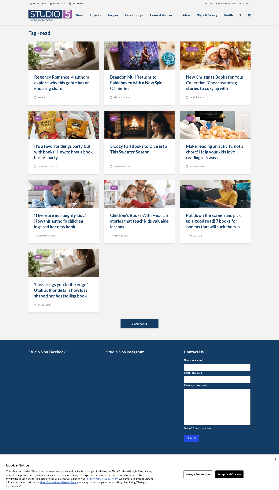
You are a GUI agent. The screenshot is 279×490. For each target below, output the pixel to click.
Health (228, 15)
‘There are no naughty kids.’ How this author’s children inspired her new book (60, 221)
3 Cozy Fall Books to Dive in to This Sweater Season (138, 149)
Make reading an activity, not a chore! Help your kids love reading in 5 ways (215, 152)
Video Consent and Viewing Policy (59, 482)
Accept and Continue (229, 474)
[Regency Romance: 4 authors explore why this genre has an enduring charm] (63, 55)
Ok (274, 459)
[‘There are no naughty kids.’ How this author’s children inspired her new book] (63, 194)
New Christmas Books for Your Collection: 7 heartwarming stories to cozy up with (215, 82)
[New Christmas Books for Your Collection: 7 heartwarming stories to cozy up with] (215, 55)
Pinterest (77, 3)
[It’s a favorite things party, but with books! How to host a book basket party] (63, 124)
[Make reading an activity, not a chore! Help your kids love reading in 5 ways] (215, 124)
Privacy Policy (110, 478)
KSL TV (208, 3)
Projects (95, 15)
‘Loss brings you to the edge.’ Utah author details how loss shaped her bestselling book (61, 290)
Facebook (58, 3)
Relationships (134, 15)
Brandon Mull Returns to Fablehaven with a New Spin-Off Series (137, 82)
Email (193, 372)
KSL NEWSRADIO (225, 3)
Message (195, 385)
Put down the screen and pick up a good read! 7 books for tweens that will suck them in (213, 221)
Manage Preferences (198, 474)
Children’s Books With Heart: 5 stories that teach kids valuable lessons (139, 221)
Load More (139, 323)
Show (79, 15)
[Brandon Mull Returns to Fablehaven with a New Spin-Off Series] (139, 55)
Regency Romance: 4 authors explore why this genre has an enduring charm (62, 82)
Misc (38, 49)
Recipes (112, 15)
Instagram (39, 3)
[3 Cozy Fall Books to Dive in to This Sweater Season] (139, 124)
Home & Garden (161, 15)
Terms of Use (93, 478)
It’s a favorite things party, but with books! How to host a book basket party (63, 152)
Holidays (184, 15)
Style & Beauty (207, 15)
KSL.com (244, 3)
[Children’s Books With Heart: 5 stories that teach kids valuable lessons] (139, 194)
